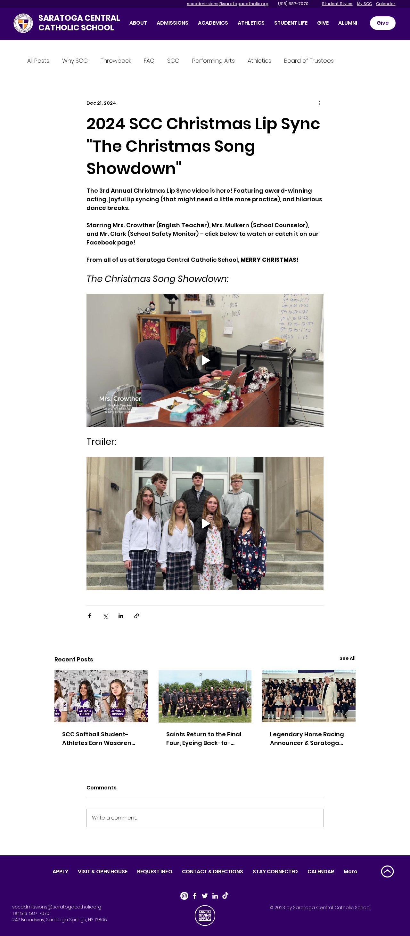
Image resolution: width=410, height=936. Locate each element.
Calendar (385, 3)
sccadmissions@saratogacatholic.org (227, 3)
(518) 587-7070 (288, 3)
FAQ (149, 61)
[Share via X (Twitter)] (105, 616)
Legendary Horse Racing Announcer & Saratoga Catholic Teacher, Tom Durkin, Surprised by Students (307, 738)
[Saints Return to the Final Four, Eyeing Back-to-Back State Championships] (205, 696)
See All (348, 658)
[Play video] (205, 360)
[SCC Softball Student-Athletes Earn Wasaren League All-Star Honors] (101, 696)
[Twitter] (205, 896)
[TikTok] (225, 896)
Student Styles (337, 3)
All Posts (38, 61)
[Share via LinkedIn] (121, 616)
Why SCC (75, 61)
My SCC (364, 3)
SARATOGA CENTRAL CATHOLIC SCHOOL (79, 22)
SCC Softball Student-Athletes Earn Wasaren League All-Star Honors (97, 738)
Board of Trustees (309, 61)
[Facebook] (195, 896)
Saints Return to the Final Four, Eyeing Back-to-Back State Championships (204, 738)
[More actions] (320, 103)
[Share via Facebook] (89, 616)
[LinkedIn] (215, 896)
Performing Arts (213, 61)
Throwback (116, 61)
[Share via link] (137, 616)
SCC (173, 61)
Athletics (259, 61)
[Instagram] (184, 896)
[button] (322, 23)
